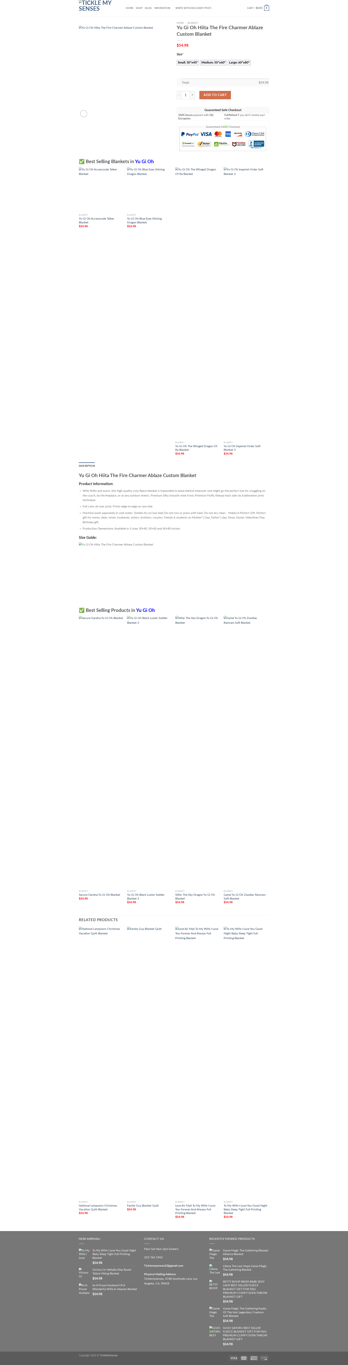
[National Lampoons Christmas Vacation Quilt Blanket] (101, 1063)
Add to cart (215, 95)
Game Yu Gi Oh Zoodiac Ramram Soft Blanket (245, 896)
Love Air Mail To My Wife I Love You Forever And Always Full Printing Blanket (195, 1209)
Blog (148, 8)
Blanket (193, 23)
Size (180, 54)
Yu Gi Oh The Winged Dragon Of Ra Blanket (196, 448)
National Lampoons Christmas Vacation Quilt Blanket (98, 1207)
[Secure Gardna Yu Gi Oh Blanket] (101, 752)
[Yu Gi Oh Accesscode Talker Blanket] (101, 189)
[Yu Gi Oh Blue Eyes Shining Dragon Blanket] (149, 189)
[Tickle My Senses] (97, 8)
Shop (139, 8)
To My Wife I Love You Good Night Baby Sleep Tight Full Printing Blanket (245, 1209)
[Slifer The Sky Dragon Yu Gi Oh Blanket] (197, 752)
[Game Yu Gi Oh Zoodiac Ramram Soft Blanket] (246, 752)
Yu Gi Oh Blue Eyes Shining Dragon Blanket (144, 220)
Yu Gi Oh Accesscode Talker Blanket (96, 220)
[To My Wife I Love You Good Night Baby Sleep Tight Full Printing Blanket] (246, 1063)
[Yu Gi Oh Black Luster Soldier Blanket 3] (149, 752)
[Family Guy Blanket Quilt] (149, 1063)
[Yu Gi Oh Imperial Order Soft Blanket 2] (246, 303)
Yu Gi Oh (144, 161)
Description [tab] (87, 466)
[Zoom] (83, 113)
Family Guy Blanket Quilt (143, 1205)
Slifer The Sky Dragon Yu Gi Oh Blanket (195, 896)
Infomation (162, 8)
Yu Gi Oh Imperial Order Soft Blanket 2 (242, 448)
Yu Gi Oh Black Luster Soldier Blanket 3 (146, 896)
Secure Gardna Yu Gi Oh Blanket (99, 894)
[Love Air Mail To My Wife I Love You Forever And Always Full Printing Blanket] (197, 1063)
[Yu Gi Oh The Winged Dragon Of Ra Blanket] (197, 303)
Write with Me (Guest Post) (193, 8)
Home (129, 8)
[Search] (122, 8)
